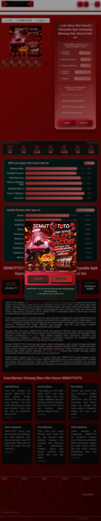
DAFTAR (61, 278)
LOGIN (38, 278)
